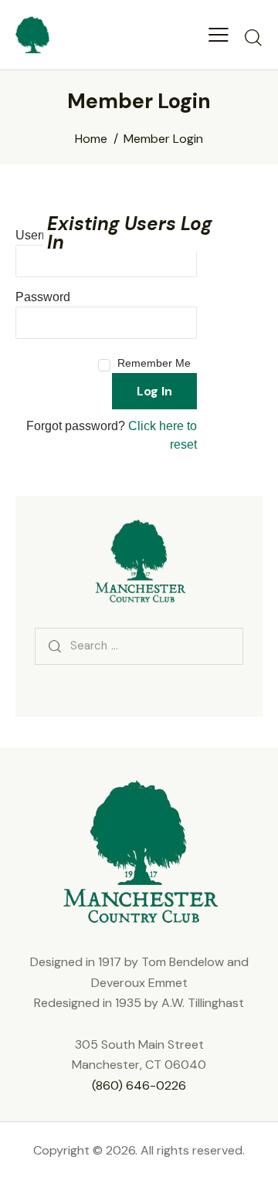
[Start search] (253, 37)
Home (91, 139)
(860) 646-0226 (139, 1085)
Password (42, 296)
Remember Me (154, 363)
